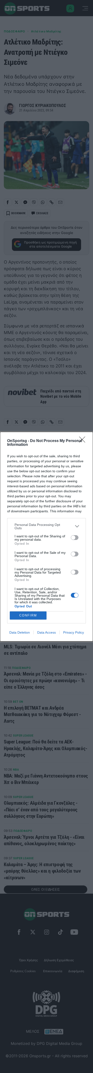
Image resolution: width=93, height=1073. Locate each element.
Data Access (46, 632)
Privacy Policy (73, 632)
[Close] (83, 441)
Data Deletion (19, 632)
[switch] (74, 537)
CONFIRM (28, 615)
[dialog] (46, 536)
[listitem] (46, 526)
